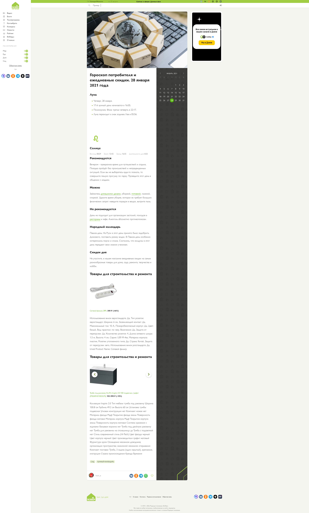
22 (176, 96)
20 (168, 96)
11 (160, 92)
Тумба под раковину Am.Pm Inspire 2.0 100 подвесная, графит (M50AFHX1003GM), (114, 394)
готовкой (136, 193)
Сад (4, 61)
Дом (4, 57)
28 (172, 100)
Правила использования (154, 497)
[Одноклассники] (136, 476)
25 (160, 100)
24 (183, 96)
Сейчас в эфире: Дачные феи (148, 1)
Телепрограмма (13, 19)
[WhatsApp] (146, 476)
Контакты (142, 497)
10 (183, 88)
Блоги (9, 16)
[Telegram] (141, 476)
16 (180, 92)
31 (183, 100)
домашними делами (111, 193)
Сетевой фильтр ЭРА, (104, 310)
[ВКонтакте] (131, 476)
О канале (10, 40)
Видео (9, 13)
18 (160, 96)
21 (172, 96)
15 (176, 92)
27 (168, 100)
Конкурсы (11, 26)
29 (176, 100)
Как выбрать (12, 23)
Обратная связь (15, 65)
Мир (4, 51)
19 (164, 96)
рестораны (95, 219)
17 (183, 92)
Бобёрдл (10, 36)
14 (172, 92)
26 (164, 100)
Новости (10, 29)
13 (168, 92)
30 (180, 100)
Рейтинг (10, 33)
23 (180, 96)
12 (164, 92)
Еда (4, 54)
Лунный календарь (105, 461)
